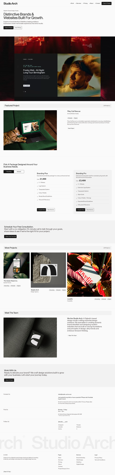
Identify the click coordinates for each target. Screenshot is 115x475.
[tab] (9, 171)
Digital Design (80, 464)
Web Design (79, 460)
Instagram (61, 425)
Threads (78, 425)
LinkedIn (60, 427)
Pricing (60, 462)
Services (60, 460)
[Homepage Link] (11, 3)
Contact (60, 466)
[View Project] (30, 130)
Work (59, 457)
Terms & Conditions (100, 460)
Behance (78, 427)
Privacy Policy (98, 457)
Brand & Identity (80, 457)
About (60, 464)
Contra (60, 429)
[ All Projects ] (106, 105)
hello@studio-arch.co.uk (64, 394)
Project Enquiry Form (64, 468)
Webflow (78, 462)
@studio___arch (63, 421)
